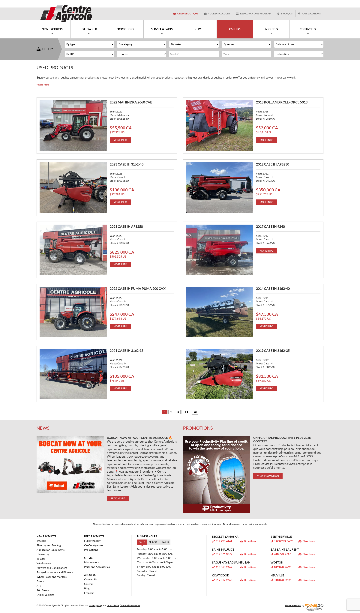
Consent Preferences (130, 605)
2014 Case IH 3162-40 (273, 289)
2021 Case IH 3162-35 (126, 351)
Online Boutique (187, 13)
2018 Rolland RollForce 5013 (282, 102)
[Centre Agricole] (66, 13)
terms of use (113, 605)
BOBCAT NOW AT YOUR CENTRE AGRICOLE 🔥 (139, 437)
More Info (120, 140)
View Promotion (268, 475)
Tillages (41, 558)
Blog (86, 588)
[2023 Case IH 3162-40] (73, 187)
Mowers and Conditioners (52, 567)
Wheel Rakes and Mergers (52, 576)
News (43, 428)
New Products (46, 536)
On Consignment (94, 545)
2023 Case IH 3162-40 (126, 164)
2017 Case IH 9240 (270, 227)
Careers (88, 583)
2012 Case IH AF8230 (272, 164)
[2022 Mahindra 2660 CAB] (73, 125)
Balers (40, 581)
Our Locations (311, 13)
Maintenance (91, 562)
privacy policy (95, 605)
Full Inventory (92, 540)
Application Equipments (50, 549)
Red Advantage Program (255, 13)
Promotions (198, 428)
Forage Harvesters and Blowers (55, 572)
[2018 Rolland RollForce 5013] (219, 125)
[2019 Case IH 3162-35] (219, 374)
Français (286, 13)
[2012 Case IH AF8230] (219, 187)
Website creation (293, 605)
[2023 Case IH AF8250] (73, 250)
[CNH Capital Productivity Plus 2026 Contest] (216, 474)
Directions (250, 541)
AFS (39, 585)
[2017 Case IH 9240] (219, 250)
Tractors (41, 540)
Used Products (94, 536)
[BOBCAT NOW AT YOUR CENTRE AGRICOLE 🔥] (70, 464)
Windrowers (44, 563)
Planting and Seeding (49, 545)
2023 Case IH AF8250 (126, 227)
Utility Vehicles (45, 594)
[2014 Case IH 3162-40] (219, 312)
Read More (43, 84)
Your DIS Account (219, 13)
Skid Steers (43, 590)
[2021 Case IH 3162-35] (73, 374)
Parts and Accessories (97, 566)
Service (89, 558)
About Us (90, 575)
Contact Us (90, 579)
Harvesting (43, 554)
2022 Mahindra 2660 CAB (131, 102)
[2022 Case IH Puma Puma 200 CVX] (73, 312)
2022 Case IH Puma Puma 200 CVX (138, 289)
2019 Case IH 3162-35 (273, 351)
